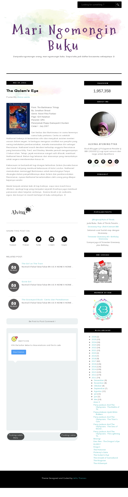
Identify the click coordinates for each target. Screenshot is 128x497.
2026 (94, 337)
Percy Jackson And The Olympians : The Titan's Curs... (106, 419)
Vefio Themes (79, 478)
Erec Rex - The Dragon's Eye (107, 441)
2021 (94, 350)
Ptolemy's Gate (101, 452)
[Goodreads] (116, 162)
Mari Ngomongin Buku (65, 38)
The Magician (100, 460)
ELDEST (97, 444)
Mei (95, 399)
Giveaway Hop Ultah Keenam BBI (103, 226)
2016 (94, 364)
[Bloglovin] (109, 162)
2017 (94, 361)
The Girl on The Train (32, 264)
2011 (94, 377)
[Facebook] (89, 162)
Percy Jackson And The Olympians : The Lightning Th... (107, 433)
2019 (94, 356)
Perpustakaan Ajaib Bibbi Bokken (105, 413)
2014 (94, 369)
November (99, 383)
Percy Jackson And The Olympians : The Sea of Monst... (106, 426)
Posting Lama (68, 435)
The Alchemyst (100, 463)
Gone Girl (26, 282)
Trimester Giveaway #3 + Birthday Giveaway (103, 237)
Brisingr (97, 438)
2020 (94, 353)
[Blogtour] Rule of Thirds (103, 219)
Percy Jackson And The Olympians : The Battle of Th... (106, 407)
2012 (94, 375)
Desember (99, 380)
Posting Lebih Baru (16, 436)
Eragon (97, 447)
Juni (95, 396)
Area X (97, 402)
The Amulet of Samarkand (106, 458)
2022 (94, 347)
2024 (94, 342)
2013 (94, 372)
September (99, 388)
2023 (94, 345)
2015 (94, 366)
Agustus (98, 391)
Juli (95, 394)
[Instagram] (103, 162)
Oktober (98, 386)
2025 (94, 339)
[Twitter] (96, 162)
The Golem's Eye (101, 455)
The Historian (100, 449)
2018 (94, 358)
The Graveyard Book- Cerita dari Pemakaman (45, 300)
